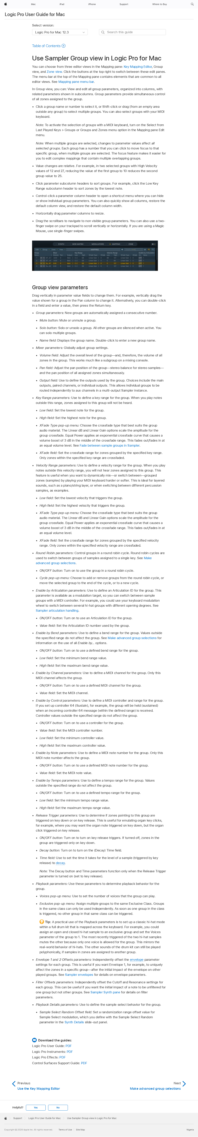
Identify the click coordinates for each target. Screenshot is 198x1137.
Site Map (80, 1129)
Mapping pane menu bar (76, 82)
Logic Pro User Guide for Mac (35, 14)
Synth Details (74, 1022)
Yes (36, 1107)
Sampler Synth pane (105, 992)
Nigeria (190, 1129)
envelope (136, 959)
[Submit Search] (103, 32)
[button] (192, 4)
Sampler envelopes (79, 975)
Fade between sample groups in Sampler (109, 445)
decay (60, 863)
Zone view (54, 72)
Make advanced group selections (132, 638)
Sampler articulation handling (57, 610)
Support (17, 1118)
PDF (69, 1046)
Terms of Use (65, 1129)
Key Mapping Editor (138, 67)
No (58, 1107)
